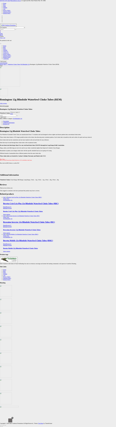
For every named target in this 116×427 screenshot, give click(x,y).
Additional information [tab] (9, 122)
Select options (6, 214)
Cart (4, 9)
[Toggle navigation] (0, 43)
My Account (3, 61)
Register (5, 63)
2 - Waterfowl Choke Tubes (13, 64)
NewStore (40, 423)
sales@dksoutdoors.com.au (14, 0)
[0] (10, 420)
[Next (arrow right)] (2, 426)
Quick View (6, 198)
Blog (4, 4)
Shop (4, 6)
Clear (11, 113)
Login (1, 63)
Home (4, 3)
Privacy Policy (6, 10)
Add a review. (3, 103)
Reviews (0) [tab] (6, 124)
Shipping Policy (7, 12)
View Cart (2, 37)
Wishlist (5, 7)
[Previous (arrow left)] (0, 426)
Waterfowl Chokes (5, 113)
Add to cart (3, 117)
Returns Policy (6, 13)
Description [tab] (6, 121)
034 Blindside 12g (25, 64)
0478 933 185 (3, 0)
